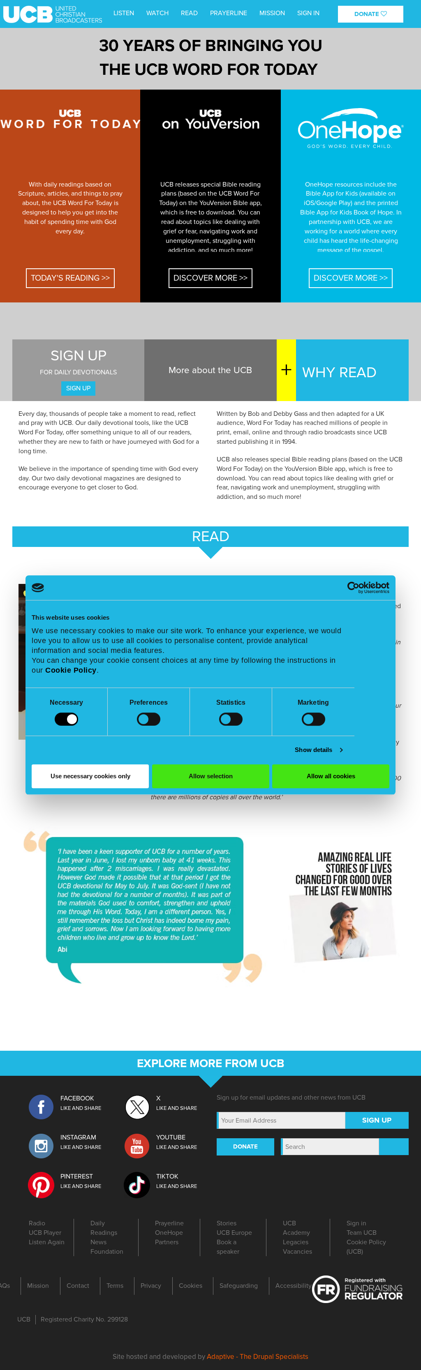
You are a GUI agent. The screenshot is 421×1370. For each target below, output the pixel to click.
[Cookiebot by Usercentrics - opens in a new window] (353, 587)
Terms (114, 1286)
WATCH (157, 13)
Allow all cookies (331, 776)
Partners (166, 1242)
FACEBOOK (77, 1098)
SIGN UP (78, 388)
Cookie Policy (71, 670)
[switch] (148, 719)
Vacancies (297, 1252)
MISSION (272, 13)
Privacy (151, 1286)
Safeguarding (239, 1286)
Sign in (308, 13)
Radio (37, 1223)
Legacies (295, 1242)
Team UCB (362, 1233)
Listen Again (47, 1242)
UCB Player (45, 1233)
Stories (226, 1223)
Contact (78, 1286)
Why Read (339, 372)
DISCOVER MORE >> (210, 278)
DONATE (367, 14)
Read (189, 13)
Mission (38, 1286)
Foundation (106, 1252)
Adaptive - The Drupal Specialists (257, 1356)
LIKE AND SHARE (80, 1108)
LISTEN (123, 13)
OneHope (169, 1233)
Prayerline (228, 13)
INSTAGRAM (78, 1137)
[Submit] (394, 1146)
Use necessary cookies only (90, 776)
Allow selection (211, 776)
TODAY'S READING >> (70, 278)
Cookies (190, 1286)
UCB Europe (234, 1233)
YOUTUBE (170, 1137)
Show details (313, 749)
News (98, 1242)
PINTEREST (76, 1176)
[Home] (20, 11)
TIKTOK (167, 1176)
